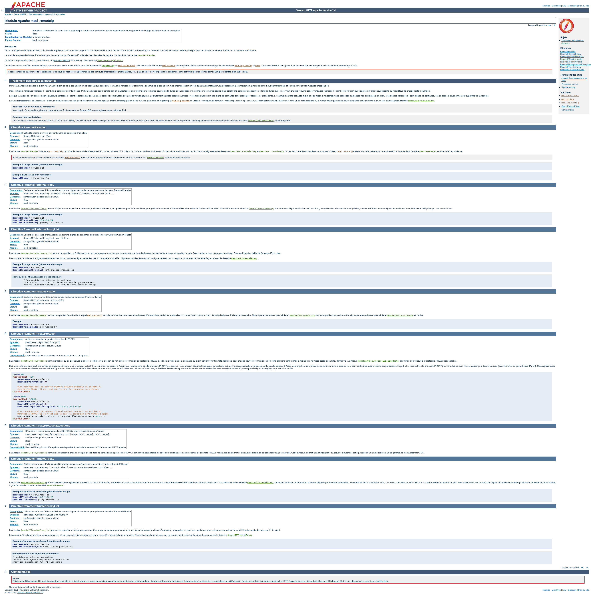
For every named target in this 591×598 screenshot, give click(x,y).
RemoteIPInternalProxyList (572, 56)
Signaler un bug (568, 87)
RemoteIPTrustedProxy (570, 67)
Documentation (35, 14)
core (257, 65)
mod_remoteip (55, 151)
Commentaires (567, 110)
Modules (546, 6)
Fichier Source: (13, 40)
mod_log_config (243, 65)
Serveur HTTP (20, 14)
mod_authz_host (126, 65)
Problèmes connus (569, 84)
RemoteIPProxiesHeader (571, 59)
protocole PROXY (61, 60)
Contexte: (15, 139)
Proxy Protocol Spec (570, 106)
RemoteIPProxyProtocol (110, 60)
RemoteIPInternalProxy (570, 54)
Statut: (8, 33)
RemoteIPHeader (146, 55)
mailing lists (382, 581)
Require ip (108, 65)
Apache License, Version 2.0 (30, 592)
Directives (556, 6)
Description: (11, 30)
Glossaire (572, 6)
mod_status (168, 65)
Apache (8, 14)
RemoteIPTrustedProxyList (572, 69)
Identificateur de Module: (18, 37)
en (549, 25)
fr (554, 25)
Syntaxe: (14, 136)
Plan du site (583, 6)
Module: (14, 146)
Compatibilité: (17, 355)
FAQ (564, 6)
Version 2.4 (50, 14)
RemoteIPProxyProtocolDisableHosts (378, 361)
